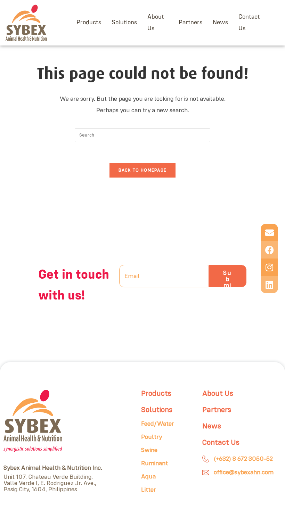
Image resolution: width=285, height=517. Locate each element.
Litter (148, 490)
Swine (149, 450)
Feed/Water (157, 424)
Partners (190, 22)
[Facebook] (269, 249)
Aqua (148, 477)
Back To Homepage (143, 170)
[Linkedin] (269, 284)
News (220, 22)
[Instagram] (269, 267)
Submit (227, 278)
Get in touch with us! (73, 286)
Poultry (151, 437)
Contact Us (249, 22)
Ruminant (154, 463)
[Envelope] (269, 232)
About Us (155, 22)
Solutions (124, 22)
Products (88, 22)
